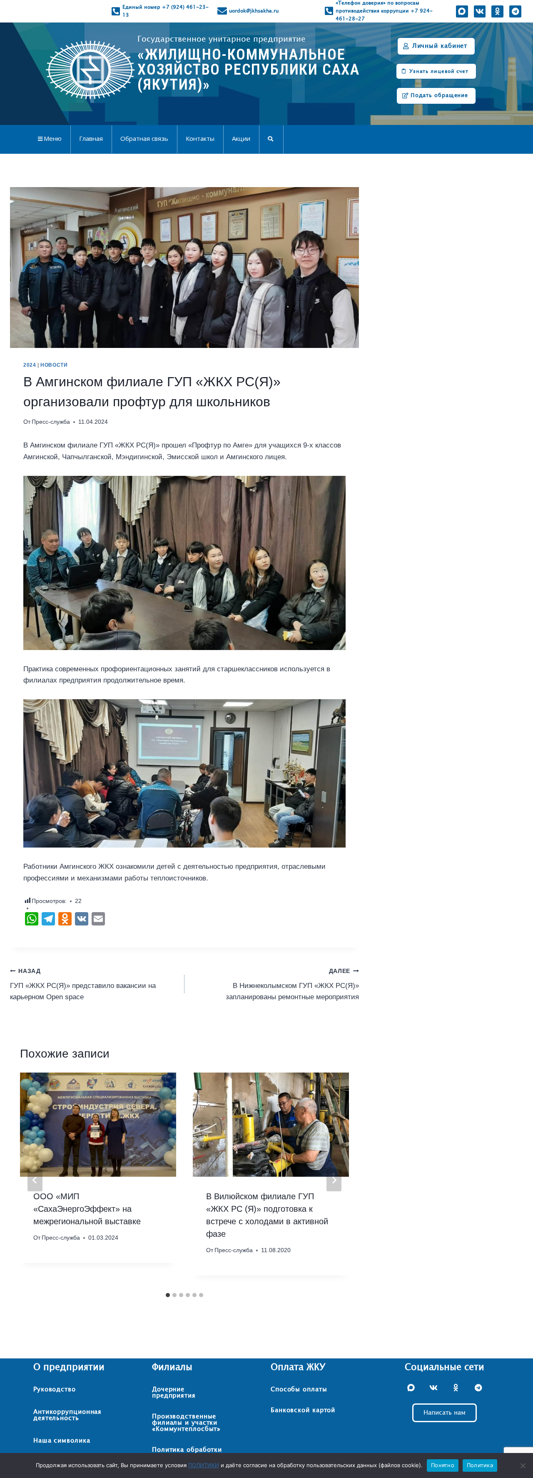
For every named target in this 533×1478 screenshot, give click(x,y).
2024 (29, 365)
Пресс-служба (51, 422)
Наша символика (61, 1440)
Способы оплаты (299, 1389)
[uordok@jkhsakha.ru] (222, 11)
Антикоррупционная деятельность (67, 1415)
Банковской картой (303, 1410)
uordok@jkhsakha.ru (254, 11)
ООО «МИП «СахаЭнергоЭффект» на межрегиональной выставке (87, 1209)
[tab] (168, 1295)
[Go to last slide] (34, 1180)
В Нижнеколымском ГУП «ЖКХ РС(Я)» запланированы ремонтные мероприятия (292, 984)
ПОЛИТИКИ (203, 1465)
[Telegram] (515, 11)
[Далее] (333, 1180)
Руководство (54, 1389)
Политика (480, 1465)
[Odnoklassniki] (497, 11)
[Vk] (480, 11)
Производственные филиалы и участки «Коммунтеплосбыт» (186, 1423)
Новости (53, 365)
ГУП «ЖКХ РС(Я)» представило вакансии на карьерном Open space (83, 984)
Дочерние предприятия (174, 1392)
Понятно (442, 1465)
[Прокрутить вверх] (510, 1445)
